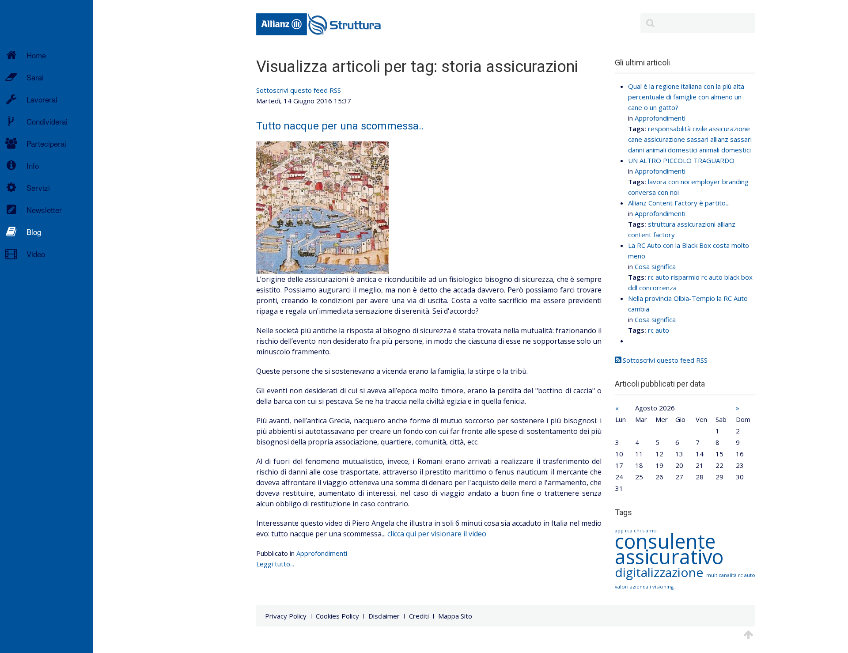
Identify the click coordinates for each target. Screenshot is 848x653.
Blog (33, 231)
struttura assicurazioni (682, 224)
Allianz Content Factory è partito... (679, 202)
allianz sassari (731, 139)
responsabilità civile (677, 128)
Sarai (35, 77)
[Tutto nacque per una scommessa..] (322, 206)
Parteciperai (46, 143)
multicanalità (722, 575)
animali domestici (725, 149)
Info (32, 165)
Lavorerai (41, 99)
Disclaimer (384, 615)
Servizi (38, 187)
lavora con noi (668, 181)
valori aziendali (633, 586)
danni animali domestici (662, 149)
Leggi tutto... (275, 563)
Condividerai (47, 121)
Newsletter (44, 209)
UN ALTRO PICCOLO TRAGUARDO (681, 160)
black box (738, 277)
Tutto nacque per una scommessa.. (340, 126)
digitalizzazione (660, 572)
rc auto (658, 277)
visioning (663, 586)
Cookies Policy (337, 615)
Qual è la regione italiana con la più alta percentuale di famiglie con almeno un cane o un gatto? (686, 97)
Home (36, 55)
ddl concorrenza (652, 287)
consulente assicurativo (669, 549)
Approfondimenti (321, 553)
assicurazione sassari (676, 139)
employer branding (720, 181)
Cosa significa (655, 266)
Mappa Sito (455, 615)
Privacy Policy (286, 615)
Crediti (419, 615)
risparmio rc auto (697, 277)
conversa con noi (653, 192)
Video (35, 253)
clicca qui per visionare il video (436, 534)
